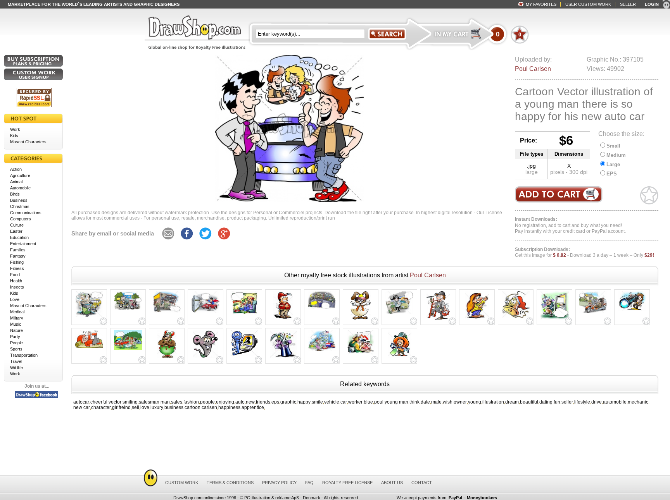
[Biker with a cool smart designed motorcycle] (593, 313)
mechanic (638, 402)
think (414, 402)
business (173, 407)
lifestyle (582, 402)
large (531, 172)
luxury (156, 407)
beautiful (529, 402)
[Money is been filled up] (322, 351)
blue (368, 402)
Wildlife (16, 367)
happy (304, 402)
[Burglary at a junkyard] (322, 309)
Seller (628, 4)
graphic (288, 402)
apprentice (253, 407)
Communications (25, 212)
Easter (16, 231)
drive (596, 402)
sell (135, 407)
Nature (16, 330)
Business (19, 200)
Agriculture (20, 175)
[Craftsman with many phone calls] (244, 314)
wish (447, 402)
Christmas (19, 206)
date (425, 402)
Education (19, 237)
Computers (20, 218)
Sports (16, 349)
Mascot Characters (28, 141)
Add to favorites (649, 195)
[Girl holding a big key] (399, 358)
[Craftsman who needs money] (361, 354)
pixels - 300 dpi (568, 172)
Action (16, 169)
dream (512, 402)
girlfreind (121, 407)
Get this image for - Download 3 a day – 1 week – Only (584, 252)
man (165, 402)
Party (15, 336)
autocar (81, 402)
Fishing (17, 262)
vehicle (331, 402)
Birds (15, 194)
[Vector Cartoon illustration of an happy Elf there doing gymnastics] (89, 348)
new (250, 402)
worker (355, 402)
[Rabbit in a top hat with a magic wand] (283, 358)
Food (15, 274)
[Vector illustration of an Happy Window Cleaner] (438, 319)
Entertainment (23, 243)
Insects (17, 287)
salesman (149, 402)
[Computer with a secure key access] (244, 356)
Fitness (17, 268)
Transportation (24, 355)
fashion (191, 402)
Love (14, 299)
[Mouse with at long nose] (205, 358)
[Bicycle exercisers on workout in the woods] (128, 310)
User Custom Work (588, 4)
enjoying (225, 402)
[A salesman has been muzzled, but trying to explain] (399, 314)
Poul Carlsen (533, 68)
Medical (17, 311)
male (436, 402)
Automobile (20, 188)
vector (115, 402)
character (101, 407)
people (207, 402)
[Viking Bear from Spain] (166, 358)
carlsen (209, 407)
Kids (14, 135)
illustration (493, 402)
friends (263, 402)
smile (317, 402)
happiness (229, 407)
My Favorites (541, 4)
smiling (130, 402)
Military (16, 318)
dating (546, 402)
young (474, 402)
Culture (17, 225)
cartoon (192, 407)
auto (240, 402)
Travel (16, 361)
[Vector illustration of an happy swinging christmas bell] (516, 317)
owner (460, 402)
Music (15, 324)
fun (557, 402)
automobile (615, 402)
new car (81, 407)
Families (18, 249)
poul (378, 402)
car (343, 402)
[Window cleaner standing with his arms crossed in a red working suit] (283, 319)
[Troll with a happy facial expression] (477, 319)
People (16, 342)
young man (396, 402)
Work (15, 129)
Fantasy (18, 256)
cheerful (98, 402)
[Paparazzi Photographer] (632, 311)
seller (567, 402)
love (144, 407)
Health (16, 280)
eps (275, 402)
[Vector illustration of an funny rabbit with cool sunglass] (361, 319)
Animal (16, 181)
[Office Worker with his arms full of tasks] (554, 319)
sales (176, 402)
